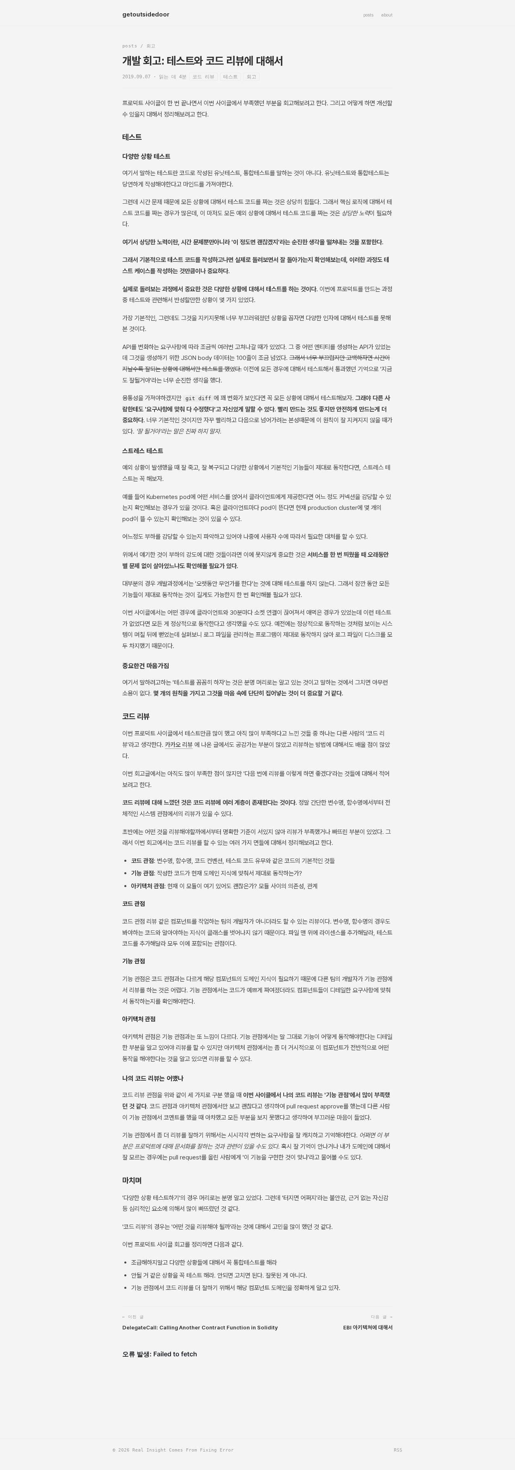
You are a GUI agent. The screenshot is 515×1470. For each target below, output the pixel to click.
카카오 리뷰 (179, 744)
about (387, 15)
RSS (398, 1450)
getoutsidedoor (145, 14)
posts (368, 15)
